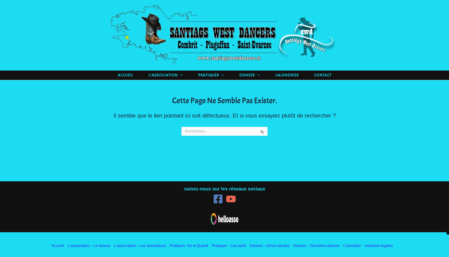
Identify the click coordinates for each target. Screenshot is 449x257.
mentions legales (379, 246)
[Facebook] (218, 199)
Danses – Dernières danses (316, 246)
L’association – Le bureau (89, 246)
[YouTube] (231, 199)
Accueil (125, 75)
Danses (247, 75)
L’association (163, 75)
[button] (180, 75)
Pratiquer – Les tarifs (229, 246)
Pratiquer (208, 75)
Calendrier (287, 75)
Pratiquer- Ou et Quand (189, 246)
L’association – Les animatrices (140, 246)
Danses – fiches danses (270, 246)
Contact (322, 75)
